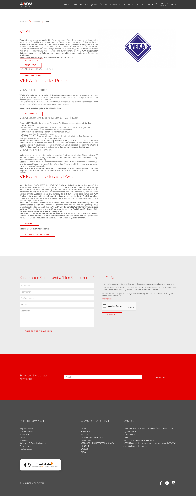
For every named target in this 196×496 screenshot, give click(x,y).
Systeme (93, 4)
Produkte (84, 4)
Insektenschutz (26, 449)
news (83, 452)
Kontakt (140, 4)
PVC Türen (85, 46)
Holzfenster (24, 434)
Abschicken (112, 315)
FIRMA (83, 428)
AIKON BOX (85, 434)
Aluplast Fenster (26, 428)
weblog (84, 449)
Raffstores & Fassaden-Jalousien (33, 443)
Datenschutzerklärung (161, 293)
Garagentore (25, 446)
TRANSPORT (86, 431)
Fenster (67, 4)
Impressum (86, 440)
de (172, 4)
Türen (75, 4)
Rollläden (24, 440)
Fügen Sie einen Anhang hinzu (38, 331)
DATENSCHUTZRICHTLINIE (92, 437)
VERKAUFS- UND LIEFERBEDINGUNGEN (97, 443)
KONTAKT (85, 446)
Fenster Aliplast (26, 431)
